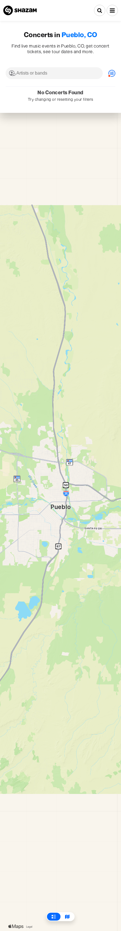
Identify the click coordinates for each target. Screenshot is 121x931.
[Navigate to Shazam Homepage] (20, 10)
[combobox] (54, 73)
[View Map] (67, 917)
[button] (112, 10)
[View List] (53, 917)
